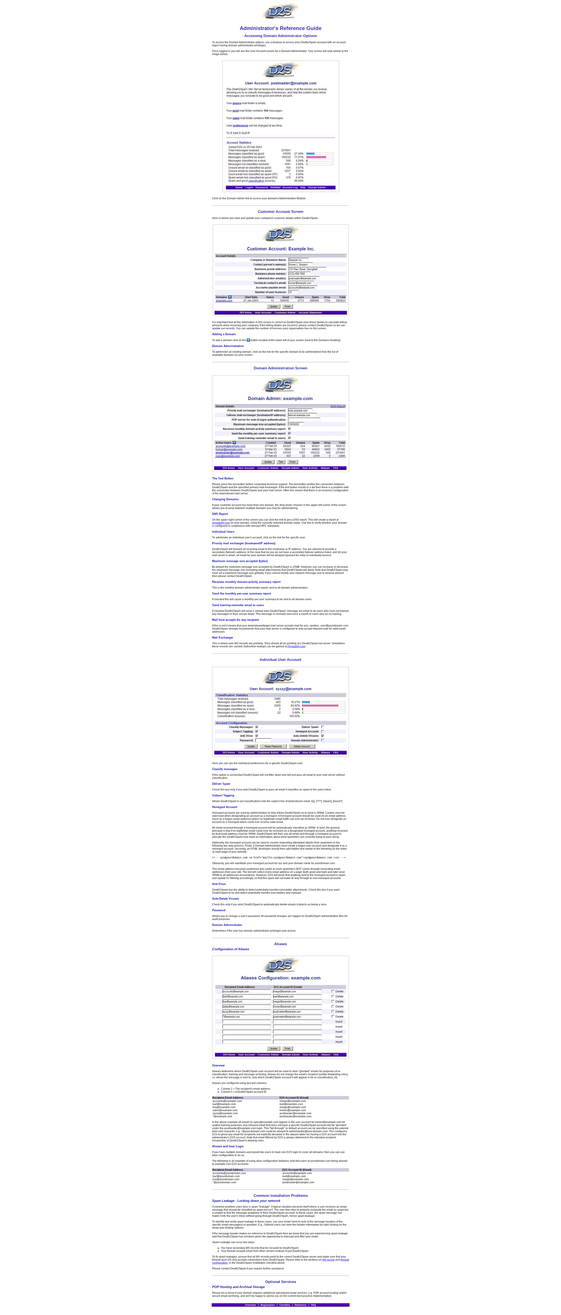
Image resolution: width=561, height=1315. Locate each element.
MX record (328, 1259)
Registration (268, 1305)
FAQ (313, 1305)
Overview (250, 1305)
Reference (300, 1305)
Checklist (284, 1305)
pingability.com (221, 522)
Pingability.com (296, 646)
